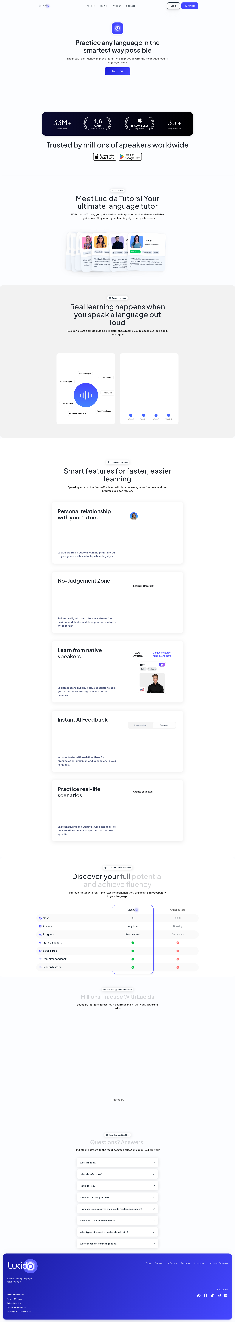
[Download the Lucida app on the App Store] (104, 157)
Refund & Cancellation (16, 1307)
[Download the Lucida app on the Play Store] (130, 157)
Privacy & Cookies (14, 1299)
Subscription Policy (15, 1303)
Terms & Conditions (15, 1295)
